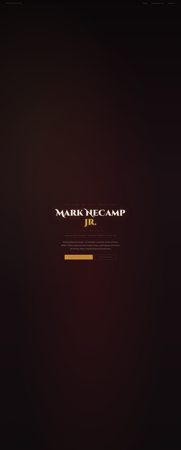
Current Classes (106, 257)
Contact (171, 3)
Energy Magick (157, 3)
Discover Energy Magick (78, 257)
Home (145, 3)
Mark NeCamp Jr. (14, 3)
